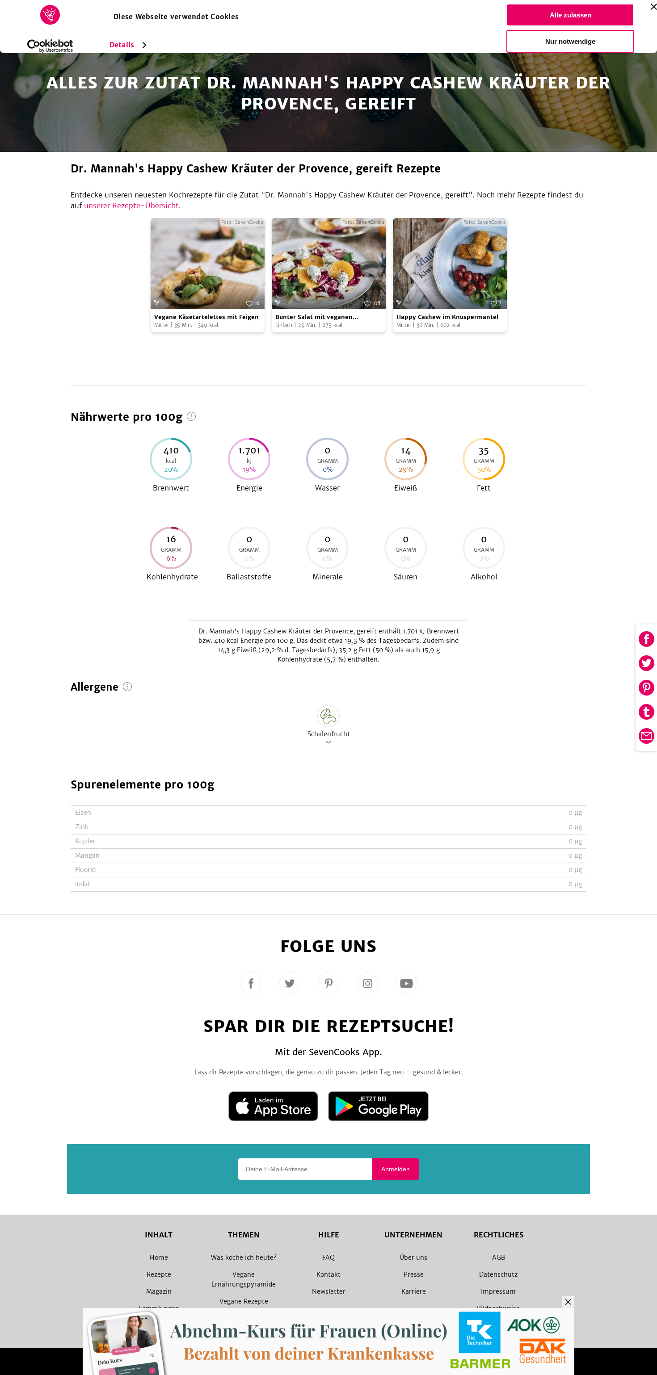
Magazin (159, 1291)
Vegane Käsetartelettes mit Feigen (206, 317)
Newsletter (328, 1291)
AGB (498, 1257)
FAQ (328, 1257)
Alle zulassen (570, 15)
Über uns (413, 1257)
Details (122, 45)
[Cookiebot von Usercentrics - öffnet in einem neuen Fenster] (50, 46)
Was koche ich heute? (244, 1257)
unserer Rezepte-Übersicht (131, 205)
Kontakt (328, 1274)
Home (159, 1257)
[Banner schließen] (654, 7)
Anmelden (395, 1169)
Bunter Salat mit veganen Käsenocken (314, 317)
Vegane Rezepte (243, 1301)
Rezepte (159, 1274)
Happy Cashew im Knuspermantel (447, 317)
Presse (414, 1274)
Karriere (413, 1291)
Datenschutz (498, 1274)
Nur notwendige (570, 41)
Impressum (498, 1291)
